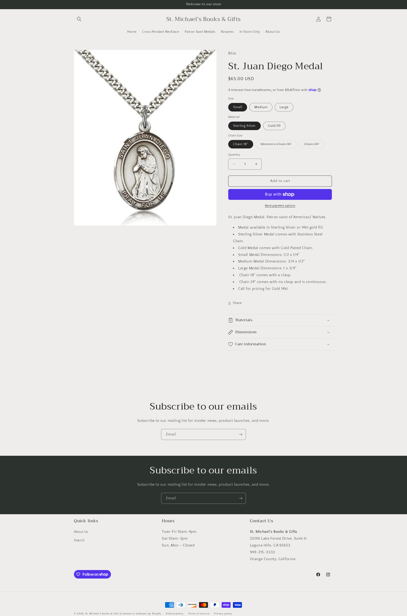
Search (79, 540)
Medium (261, 107)
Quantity (234, 154)
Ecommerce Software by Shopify (140, 613)
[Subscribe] (240, 434)
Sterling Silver (244, 126)
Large (284, 107)
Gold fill (274, 126)
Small (237, 107)
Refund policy (174, 613)
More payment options (280, 205)
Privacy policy (223, 613)
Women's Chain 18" (278, 145)
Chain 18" (240, 144)
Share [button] (237, 303)
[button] (79, 19)
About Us (81, 532)
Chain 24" (314, 145)
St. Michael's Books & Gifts (102, 613)
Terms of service (198, 613)
